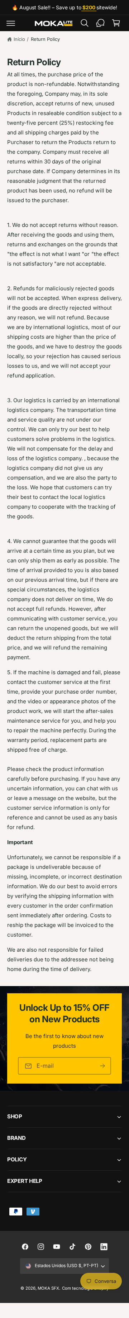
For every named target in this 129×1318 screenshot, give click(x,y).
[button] (11, 23)
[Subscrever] (102, 1066)
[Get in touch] (100, 23)
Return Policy (45, 39)
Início (19, 39)
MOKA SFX (48, 1288)
